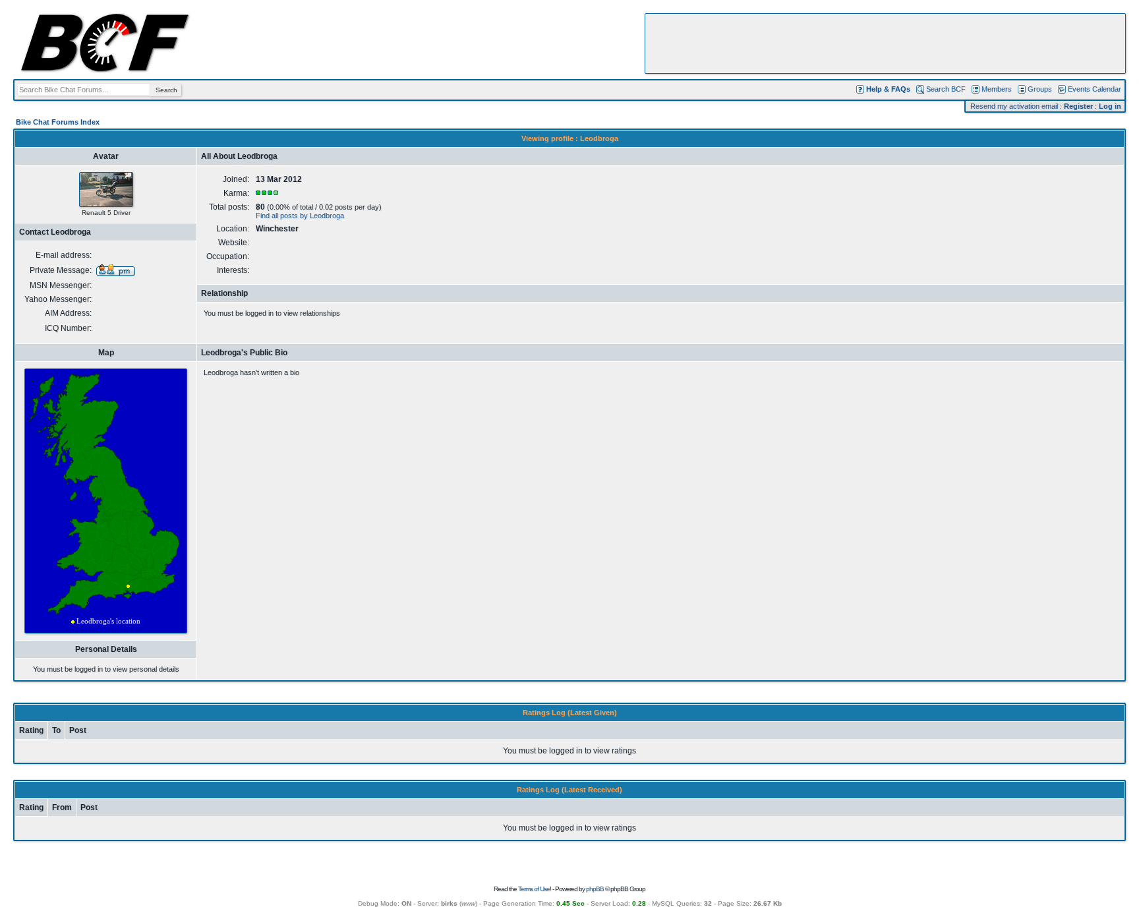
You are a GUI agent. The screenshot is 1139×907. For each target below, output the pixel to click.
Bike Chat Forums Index (58, 122)
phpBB (595, 888)
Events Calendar (1094, 89)
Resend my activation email (1014, 106)
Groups (1040, 89)
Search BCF (946, 89)
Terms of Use (534, 888)
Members (996, 89)
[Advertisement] (885, 43)
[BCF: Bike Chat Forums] (104, 70)
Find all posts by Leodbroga (300, 215)
